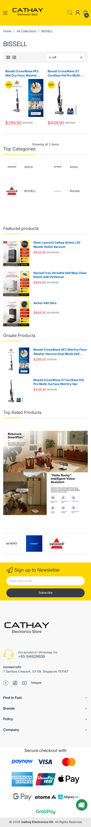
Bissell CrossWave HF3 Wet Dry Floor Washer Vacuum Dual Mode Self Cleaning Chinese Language (22, 73)
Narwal (75, 191)
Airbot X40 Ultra (45, 303)
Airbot (28, 167)
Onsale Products (19, 335)
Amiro (74, 167)
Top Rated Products (22, 412)
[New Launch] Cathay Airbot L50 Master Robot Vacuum (56, 244)
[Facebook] (5, 683)
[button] (81, 805)
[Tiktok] (15, 683)
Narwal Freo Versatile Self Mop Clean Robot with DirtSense (60, 275)
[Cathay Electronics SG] (26, 629)
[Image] (45, 473)
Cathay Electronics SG (37, 822)
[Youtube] (24, 683)
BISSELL (30, 191)
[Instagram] (36, 683)
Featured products (21, 228)
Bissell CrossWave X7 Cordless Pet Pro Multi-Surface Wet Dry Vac (64, 73)
